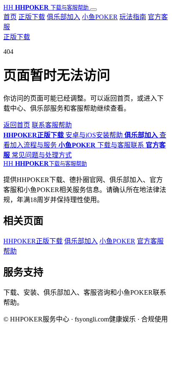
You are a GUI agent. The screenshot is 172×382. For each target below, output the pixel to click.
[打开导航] (93, 9)
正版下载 (31, 16)
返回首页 (16, 125)
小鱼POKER (100, 16)
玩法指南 (132, 16)
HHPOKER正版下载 (33, 241)
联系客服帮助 (52, 125)
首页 (10, 16)
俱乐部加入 (63, 16)
